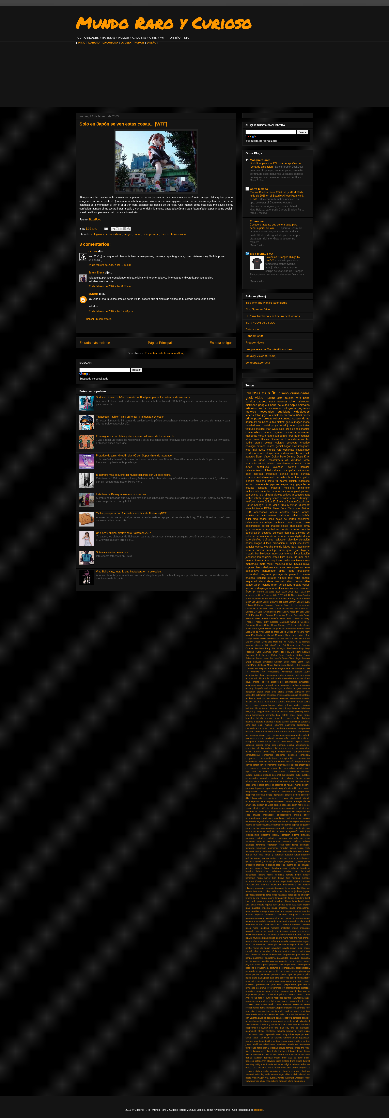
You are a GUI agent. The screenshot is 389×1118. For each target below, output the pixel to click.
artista (261, 463)
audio (249, 442)
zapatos (250, 456)
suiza (300, 1031)
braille (307, 715)
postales (250, 984)
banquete (290, 701)
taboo (255, 1037)
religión (249, 1007)
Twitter (306, 508)
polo (248, 981)
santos (279, 1018)
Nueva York (293, 645)
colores (279, 442)
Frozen (258, 622)
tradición (258, 1057)
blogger (260, 711)
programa (265, 574)
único (302, 1081)
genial (279, 446)
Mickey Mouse (253, 641)
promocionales (293, 988)
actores (249, 678)
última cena (293, 1081)
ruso (260, 1014)
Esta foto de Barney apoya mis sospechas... (122, 494)
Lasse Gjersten (292, 628)
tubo (289, 584)
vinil (295, 1074)
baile (281, 429)
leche (306, 484)
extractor (250, 838)
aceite (281, 675)
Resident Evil (253, 655)
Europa (269, 615)
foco (255, 851)
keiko (290, 895)
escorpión (305, 821)
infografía (259, 888)
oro (308, 951)
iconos (268, 881)
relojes (256, 1007)
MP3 (301, 632)
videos (250, 415)
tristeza (285, 1061)
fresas (249, 854)
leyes (281, 901)
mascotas (251, 435)
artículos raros (256, 408)
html (274, 878)
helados (249, 871)
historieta (279, 874)
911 (281, 595)
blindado (305, 708)
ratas (307, 998)
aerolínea (305, 678)
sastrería (287, 1018)
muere (283, 934)
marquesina (294, 914)
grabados (250, 865)
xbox (262, 1081)
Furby (266, 622)
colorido (276, 748)
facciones (250, 841)
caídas (299, 735)
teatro (290, 1041)
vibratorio (305, 1071)
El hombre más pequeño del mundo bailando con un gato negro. (133, 474)
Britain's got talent (279, 602)
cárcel (272, 781)
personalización (287, 968)
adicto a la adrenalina (281, 678)
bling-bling (250, 711)
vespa (249, 1071)
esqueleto (305, 824)
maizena (283, 908)
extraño (117, 234)
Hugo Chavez (278, 625)
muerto (298, 934)
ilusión (293, 481)
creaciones (292, 765)
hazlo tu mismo (277, 481)
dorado (298, 798)
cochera (281, 745)
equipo (299, 818)
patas (282, 567)
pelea (265, 964)
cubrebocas (293, 771)
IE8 (288, 625)
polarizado (304, 978)
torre (280, 1054)
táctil (265, 1064)
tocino (300, 1051)
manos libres (253, 560)
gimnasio (250, 861)
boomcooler (258, 715)
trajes (307, 1057)
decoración (262, 536)
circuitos (250, 745)
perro (307, 567)
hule (288, 878)
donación (304, 539)
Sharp (248, 662)
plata (266, 978)
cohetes (256, 529)
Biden (248, 602)
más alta (293, 938)
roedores (294, 1011)
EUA (248, 615)
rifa (252, 1011)
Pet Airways (278, 648)
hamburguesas (279, 868)
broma (258, 442)
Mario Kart (304, 635)
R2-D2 (290, 652)
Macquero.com (260, 160)
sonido (295, 498)
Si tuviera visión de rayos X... (113, 552)
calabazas (304, 519)
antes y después (254, 688)
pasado (274, 961)
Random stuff (254, 335)
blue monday (272, 711)
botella (285, 715)
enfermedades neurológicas (259, 818)
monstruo (305, 928)
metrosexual (252, 924)
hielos (270, 874)
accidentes (271, 675)
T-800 (297, 665)
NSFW (298, 641)
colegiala (96, 234)
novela (285, 948)
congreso (250, 758)
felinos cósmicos (301, 845)
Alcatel (294, 595)
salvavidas (304, 1014)
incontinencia (289, 884)
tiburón (249, 1051)
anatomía (251, 463)
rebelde (272, 1001)
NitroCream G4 (278, 645)
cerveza (258, 473)
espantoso (276, 824)
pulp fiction (251, 994)
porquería (291, 981)
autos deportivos (257, 467)
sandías (262, 1018)
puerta (306, 991)
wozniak (305, 453)
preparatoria (290, 984)
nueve (293, 948)
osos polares (261, 954)
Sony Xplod (290, 662)
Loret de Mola (272, 632)
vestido (256, 1071)
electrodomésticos (288, 808)
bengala (306, 705)
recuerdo (290, 1001)
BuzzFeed (95, 219)
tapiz (256, 1041)
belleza (288, 705)
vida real (250, 1074)
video (259, 398)
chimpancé (251, 741)
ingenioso (304, 481)
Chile (270, 608)
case (307, 522)
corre (307, 761)
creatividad (304, 765)
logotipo (262, 487)
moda (306, 422)
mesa (306, 560)
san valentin (252, 1018)
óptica (268, 501)
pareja (249, 961)
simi (270, 1021)
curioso (107, 234)
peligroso (273, 964)
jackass (298, 891)
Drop (307, 612)
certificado (270, 738)
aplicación (250, 691)
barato (300, 701)
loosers (260, 904)
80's (275, 595)
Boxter (266, 602)
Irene (293, 625)
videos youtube (290, 453)
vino (271, 588)
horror (267, 878)
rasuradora (298, 998)
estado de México (255, 828)
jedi (258, 895)
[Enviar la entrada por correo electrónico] (106, 228)
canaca (249, 731)
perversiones (252, 971)
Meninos (292, 505)
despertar (250, 795)
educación (279, 543)
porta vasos (303, 981)
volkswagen (258, 1078)
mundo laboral (275, 938)
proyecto (276, 425)
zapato (285, 588)
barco (248, 705)
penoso (298, 567)
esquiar (250, 546)
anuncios (263, 422)
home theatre (302, 874)
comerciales (253, 432)
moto (262, 564)
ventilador (286, 1067)
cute (282, 778)
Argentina (256, 598)
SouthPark (251, 665)
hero (296, 871)
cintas (307, 741)
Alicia (282, 501)
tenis (259, 1048)
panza (249, 958)
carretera (250, 735)
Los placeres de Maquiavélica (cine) (269, 349)
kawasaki (282, 895)
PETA (267, 508)
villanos (288, 1074)
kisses (297, 895)
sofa (283, 1024)
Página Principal (160, 343)
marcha (306, 911)
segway (267, 498)
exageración (292, 831)
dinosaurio (257, 798)
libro (282, 557)
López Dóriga (286, 632)
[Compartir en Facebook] (125, 229)
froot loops (294, 477)
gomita (265, 861)
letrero (275, 901)
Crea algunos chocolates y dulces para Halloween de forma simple (135, 436)
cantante (279, 522)
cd (304, 735)
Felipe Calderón (270, 618)
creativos (250, 768)
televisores (293, 1044)
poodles (261, 981)
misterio (306, 924)
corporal (299, 761)
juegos (284, 484)
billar (248, 519)
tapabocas (304, 1037)
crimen (285, 768)
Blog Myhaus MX (261, 253)
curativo (306, 775)
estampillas (281, 828)
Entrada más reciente (94, 343)
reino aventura (283, 1004)
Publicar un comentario (97, 318)
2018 (303, 591)
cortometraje (271, 765)
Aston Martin (268, 598)
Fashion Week (253, 618)
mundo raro (274, 449)
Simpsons (268, 662)
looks (253, 904)
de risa (287, 785)
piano (248, 974)
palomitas (291, 954)
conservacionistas (268, 758)
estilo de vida (303, 828)
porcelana (280, 981)
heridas (287, 871)
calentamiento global (258, 470)
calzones (263, 728)
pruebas (250, 578)
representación (284, 1007)
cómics (286, 781)
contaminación (266, 761)
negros (306, 941)
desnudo (275, 791)
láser (299, 904)
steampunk (251, 1031)
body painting (296, 711)
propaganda (280, 574)
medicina (289, 487)
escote (249, 824)
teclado (266, 584)
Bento (307, 598)
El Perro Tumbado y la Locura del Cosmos (273, 316)
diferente (305, 795)
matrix (288, 918)
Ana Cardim (304, 595)
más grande (304, 938)
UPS (268, 668)
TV (255, 422)
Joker (248, 628)
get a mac (289, 858)
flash (307, 848)
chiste (284, 525)
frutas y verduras (274, 854)
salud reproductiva (289, 1014)
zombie (294, 588)
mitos (248, 928)
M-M (296, 632)
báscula (249, 721)
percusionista (261, 968)
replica (249, 498)
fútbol (297, 854)
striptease (271, 1031)
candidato (268, 731)
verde (295, 1067)
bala (267, 701)
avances (278, 467)
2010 (284, 591)
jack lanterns (286, 891)
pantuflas (305, 954)
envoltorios (279, 818)
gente (280, 858)
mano (271, 911)
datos (261, 785)
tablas (248, 1037)
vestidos (265, 1071)
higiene (305, 550)
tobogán (292, 1051)
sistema (291, 1021)
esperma (286, 824)
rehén (271, 1004)
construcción (303, 758)
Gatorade (284, 622)
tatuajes (305, 498)
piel (262, 494)
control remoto (300, 529)
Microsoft (304, 505)
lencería (249, 901)
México (260, 429)
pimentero (265, 974)
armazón (299, 691)
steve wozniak (276, 581)
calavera (279, 725)
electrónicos (252, 811)
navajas (298, 941)
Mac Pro (250, 635)
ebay (253, 805)
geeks (289, 422)
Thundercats (252, 668)
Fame (307, 615)
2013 (290, 591)
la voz (256, 898)
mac (248, 908)
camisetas (291, 728)
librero (288, 901)
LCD (281, 628)
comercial (293, 748)
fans (293, 546)
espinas (295, 824)
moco (255, 928)
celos (252, 738)
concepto (292, 442)
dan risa (289, 532)
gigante (250, 481)
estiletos (291, 828)
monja (295, 928)
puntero (262, 994)
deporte (281, 536)
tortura (286, 1054)
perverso (154, 234)
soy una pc (291, 1028)
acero (273, 512)
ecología (250, 446)
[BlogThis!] (117, 229)
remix (263, 1007)
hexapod (305, 871)
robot (276, 418)
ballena (273, 701)
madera (275, 487)
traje (284, 1057)
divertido (293, 539)
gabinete (305, 854)
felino (288, 845)
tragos (277, 1057)
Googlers (305, 622)
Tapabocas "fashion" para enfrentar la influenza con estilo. (130, 416)
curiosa (305, 473)
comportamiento (302, 751)
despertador (304, 791)
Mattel (256, 638)
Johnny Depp (295, 456)
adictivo (266, 678)
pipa (290, 974)
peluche (282, 964)
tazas (284, 1041)
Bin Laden (257, 602)
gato (297, 550)
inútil (300, 888)
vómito (281, 1078)
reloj (285, 425)
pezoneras (285, 971)
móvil (289, 564)
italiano (275, 891)
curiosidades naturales (257, 778)
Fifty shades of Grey (298, 618)
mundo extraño (260, 938)
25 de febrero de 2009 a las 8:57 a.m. (110, 286)
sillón (265, 1021)
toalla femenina (279, 1051)
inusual (294, 888)
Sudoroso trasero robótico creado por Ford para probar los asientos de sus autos (143, 397)
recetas (281, 1001)
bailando (284, 515)
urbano (297, 584)
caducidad (295, 721)
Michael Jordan (302, 638)
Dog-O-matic (288, 612)
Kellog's (258, 505)
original (295, 491)
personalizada (303, 968)
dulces (267, 543)
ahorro (256, 682)
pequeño (250, 968)
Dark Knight (263, 612)
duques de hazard (275, 801)
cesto (279, 738)
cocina (294, 473)
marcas (297, 911)
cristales (300, 768)
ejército (265, 808)
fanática (296, 841)
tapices (249, 1041)
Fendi (282, 618)
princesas (250, 988)
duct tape (260, 801)
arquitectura (252, 515)
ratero (248, 1001)
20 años (269, 591)
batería (292, 467)
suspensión (269, 1034)
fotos (258, 415)
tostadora (295, 1054)
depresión (270, 788)
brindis (259, 718)
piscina (300, 974)
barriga (263, 705)
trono (292, 1061)
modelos (275, 928)
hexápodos (251, 874)
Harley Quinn (263, 625)
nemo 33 (250, 944)
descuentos (304, 788)
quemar (291, 994)
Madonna (260, 635)
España (255, 615)
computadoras (253, 755)
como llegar (269, 751)
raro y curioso (265, 998)
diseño (284, 393)
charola (292, 738)
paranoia (305, 958)
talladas (278, 1037)
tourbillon (305, 1054)
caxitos (93, 251)
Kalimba (267, 628)
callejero (277, 470)
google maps (276, 861)
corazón (290, 761)
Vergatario (301, 668)
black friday (285, 708)
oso (253, 954)
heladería (305, 868)
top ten (265, 1054)
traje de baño (295, 1057)
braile (299, 715)
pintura (269, 494)
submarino (291, 1031)
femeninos (261, 848)
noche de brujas (261, 948)
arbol (267, 691)
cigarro (298, 741)
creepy (265, 768)
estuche (261, 831)
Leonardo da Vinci (255, 632)
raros (291, 435)
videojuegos (302, 411)
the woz (305, 1048)
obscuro (258, 951)
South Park (304, 662)
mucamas (262, 934)
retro (248, 1011)
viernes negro (277, 1074)
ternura (289, 1048)
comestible (304, 748)
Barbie (284, 598)
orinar (249, 418)
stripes (261, 1031)
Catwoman (251, 608)
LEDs (268, 505)
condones (280, 755)
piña (308, 974)
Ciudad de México (283, 608)
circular (259, 745)
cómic (279, 781)
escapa (281, 821)
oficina (281, 951)
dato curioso (252, 785)
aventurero (295, 698)
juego (274, 895)
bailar (260, 701)
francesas (298, 851)
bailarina (295, 515)
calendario (252, 522)
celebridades (253, 525)
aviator (249, 701)
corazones (279, 761)
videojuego (261, 588)
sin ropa (277, 1021)
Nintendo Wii (261, 645)
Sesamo (305, 658)
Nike (248, 508)
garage (257, 858)
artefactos (261, 695)
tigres (263, 1051)
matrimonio (278, 918)
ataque (294, 695)
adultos (284, 512)
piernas (255, 974)
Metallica (271, 638)
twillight (258, 1064)
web (308, 1078)
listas (294, 901)
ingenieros (278, 553)
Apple (293, 404)
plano (254, 978)
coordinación (253, 532)
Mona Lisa (267, 641)
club (274, 745)
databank (305, 781)
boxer (292, 715)
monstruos (252, 564)
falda (269, 841)
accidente (294, 439)
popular (270, 981)
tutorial (306, 1061)
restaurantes (299, 1007)
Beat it (299, 598)
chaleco (275, 525)
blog (255, 519)
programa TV (263, 988)
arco (273, 691)
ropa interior (252, 1014)
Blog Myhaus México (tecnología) (267, 302)
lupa (294, 904)
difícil (248, 798)
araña (260, 691)
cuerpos (258, 775)
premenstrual (262, 984)
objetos (250, 567)
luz (295, 557)
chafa (285, 738)
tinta (269, 1051)
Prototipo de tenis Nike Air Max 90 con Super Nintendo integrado (134, 455)
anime (295, 512)
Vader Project (278, 668)
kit (302, 895)
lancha (271, 898)
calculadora (251, 728)
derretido (292, 788)
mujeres (251, 411)
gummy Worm (262, 868)
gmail (258, 861)
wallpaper (299, 1078)
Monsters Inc (279, 641)
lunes (289, 904)
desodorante (288, 791)
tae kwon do (266, 1037)
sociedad (275, 1024)
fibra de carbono (255, 550)
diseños (256, 539)
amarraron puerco (255, 685)
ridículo (282, 578)
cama (271, 728)
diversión (283, 798)
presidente (303, 570)
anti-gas (278, 688)
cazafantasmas (287, 735)
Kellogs (275, 628)
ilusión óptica (293, 881)
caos (289, 522)
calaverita (290, 725)
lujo (275, 904)
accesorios (260, 512)
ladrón (264, 898)
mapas (288, 911)
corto (262, 765)
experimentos (252, 835)
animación (305, 685)
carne (298, 522)
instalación (277, 888)
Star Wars (272, 429)
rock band (283, 1011)
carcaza (293, 731)
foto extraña (286, 851)
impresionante (252, 884)
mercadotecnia (295, 921)
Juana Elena (96, 272)
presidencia (304, 984)
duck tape (250, 801)
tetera (297, 1048)
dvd (287, 801)
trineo (278, 1061)
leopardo (267, 901)
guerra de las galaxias (298, 865)
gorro (307, 861)
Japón (137, 234)
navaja (298, 564)
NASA (291, 641)
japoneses (304, 432)
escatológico (292, 821)
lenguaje (258, 901)
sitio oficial (305, 1021)
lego (248, 449)
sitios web (250, 1024)
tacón (257, 584)
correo (249, 765)
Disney (265, 439)
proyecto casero (299, 574)
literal (300, 901)
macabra (256, 908)
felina (281, 845)
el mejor (291, 543)
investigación (302, 553)
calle (288, 429)
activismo (299, 675)
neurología (272, 944)
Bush (307, 602)
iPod (294, 446)
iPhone (272, 404)
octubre (267, 951)
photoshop (304, 971)
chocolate (271, 473)
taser (261, 1041)
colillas (268, 748)
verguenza (304, 1067)
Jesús (307, 625)
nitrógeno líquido (295, 944)
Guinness (250, 625)
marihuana (270, 914)
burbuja (306, 718)
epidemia (290, 818)
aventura (284, 698)
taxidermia (270, 1041)
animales (304, 404)
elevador (263, 811)
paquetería (270, 958)
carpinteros (304, 731)
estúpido (271, 831)
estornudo (250, 831)
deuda (269, 795)
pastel (266, 425)
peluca (290, 567)
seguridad (251, 581)
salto (276, 1014)
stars (262, 581)
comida (250, 401)
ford (260, 851)
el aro (274, 808)
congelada (304, 755)
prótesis (285, 991)
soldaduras (294, 1024)
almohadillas (291, 682)
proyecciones (263, 991)
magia (274, 908)
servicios (285, 498)
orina (302, 951)
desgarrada (251, 791)
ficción (293, 848)
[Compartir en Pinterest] (129, 229)
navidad (250, 425)
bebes (280, 705)
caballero (258, 721)
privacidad (252, 574)
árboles (274, 1081)
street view (252, 439)
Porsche (250, 652)
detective (260, 795)
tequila (282, 1048)
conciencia (267, 755)
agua (248, 682)
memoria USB (293, 415)
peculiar (258, 964)
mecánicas (297, 918)
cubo (283, 771)
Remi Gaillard (302, 652)
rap (255, 998)
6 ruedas (268, 595)
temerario (305, 1044)
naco (291, 941)
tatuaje (269, 453)
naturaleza (273, 435)
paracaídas (282, 958)
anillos (296, 685)
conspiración (286, 758)
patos (307, 961)
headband (293, 868)
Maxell (263, 638)
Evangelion (279, 615)
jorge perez (265, 895)
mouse (262, 435)
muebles (265, 491)
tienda (282, 584)
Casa (299, 501)
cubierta (276, 771)
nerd (258, 425)
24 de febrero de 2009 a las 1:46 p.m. (110, 264)
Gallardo (274, 622)
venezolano (274, 1067)
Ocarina (306, 645)
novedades (267, 411)
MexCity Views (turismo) (261, 355)
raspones (278, 998)
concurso (267, 432)
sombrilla (305, 1024)
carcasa (284, 731)
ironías (267, 891)
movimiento (251, 934)
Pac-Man (259, 648)
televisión (281, 1044)
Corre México (259, 188)
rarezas (165, 234)
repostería (271, 1007)
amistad (269, 685)
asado (287, 695)
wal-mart (289, 1078)
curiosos (250, 477)
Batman (291, 501)
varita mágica (284, 1064)
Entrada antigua (221, 343)
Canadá (278, 605)
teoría (266, 1048)
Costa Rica (299, 608)
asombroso (283, 463)
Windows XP (258, 671)
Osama (249, 648)
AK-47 (287, 595)
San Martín (275, 658)
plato (272, 978)
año (255, 701)
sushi (260, 1034)
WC (287, 460)
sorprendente (301, 418)
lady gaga (296, 484)
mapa (265, 560)
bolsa (248, 715)
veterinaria (275, 1071)
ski (257, 1024)
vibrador (295, 1071)
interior (286, 888)
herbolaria (276, 871)
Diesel (273, 612)
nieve (306, 564)
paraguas (294, 958)
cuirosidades (288, 775)
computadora (271, 529)
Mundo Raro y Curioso (164, 22)
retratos (271, 578)
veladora (263, 1067)
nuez (300, 948)
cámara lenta (252, 781)
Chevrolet (262, 608)
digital (298, 536)
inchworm (276, 884)
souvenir (263, 1028)
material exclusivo (263, 918)
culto (298, 775)
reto (308, 1007)
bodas (263, 519)
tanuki (295, 1037)
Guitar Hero (278, 456)
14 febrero (258, 591)
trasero (260, 501)
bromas (268, 718)
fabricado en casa (299, 838)
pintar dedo (286, 570)
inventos (282, 401)
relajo (307, 1004)
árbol (248, 591)
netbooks (260, 944)
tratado (258, 1061)
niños (306, 415)
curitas (274, 778)
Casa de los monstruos (297, 605)
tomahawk (256, 1054)
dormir (306, 798)
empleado (301, 811)
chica (299, 738)
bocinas (284, 711)
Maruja (249, 638)
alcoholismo (277, 682)
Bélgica (249, 605)
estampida (269, 828)
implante (305, 881)
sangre (306, 578)
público (282, 994)
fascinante (303, 546)
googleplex (289, 861)
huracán (250, 881)
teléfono (250, 501)
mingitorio (304, 487)
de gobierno (277, 785)
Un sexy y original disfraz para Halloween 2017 (123, 532)
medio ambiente (292, 560)
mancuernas (303, 908)
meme (307, 918)
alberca (265, 682)
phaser (295, 971)
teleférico (257, 1044)
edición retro (296, 805)
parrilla (265, 961)
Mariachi (279, 635)
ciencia (284, 473)
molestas (285, 928)
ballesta (281, 701)
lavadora (299, 898)
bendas (296, 705)
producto (251, 453)
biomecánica (261, 708)
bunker (297, 718)
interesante (261, 484)
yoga (268, 1081)
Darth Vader (263, 456)
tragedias (268, 1057)
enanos (256, 815)
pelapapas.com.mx (258, 362)
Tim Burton (258, 460)
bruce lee (279, 718)
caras (276, 731)
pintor (283, 974)
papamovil (258, 958)
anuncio (306, 688)
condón (285, 529)
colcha (290, 745)
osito (248, 954)
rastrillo (287, 998)
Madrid (270, 635)
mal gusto (258, 449)
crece (258, 768)
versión (250, 588)
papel (257, 418)
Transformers (275, 460)
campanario (304, 728)
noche (249, 948)
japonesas (251, 895)
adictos (296, 678)
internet (288, 553)
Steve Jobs (279, 508)
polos (253, 981)
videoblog (259, 1074)
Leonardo (305, 628)
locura (307, 901)
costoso (266, 532)
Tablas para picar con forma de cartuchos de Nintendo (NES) (131, 513)
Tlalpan (262, 668)
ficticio (300, 848)
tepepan (274, 1048)
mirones (296, 924)
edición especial (282, 805)
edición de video (265, 805)
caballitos (268, 721)
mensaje (271, 921)
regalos (305, 435)
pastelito (283, 961)
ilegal (283, 881)
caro (248, 473)
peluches (291, 964)
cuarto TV (256, 771)
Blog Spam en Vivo (258, 309)
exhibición (305, 831)
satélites (297, 1018)
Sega (297, 658)
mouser (306, 931)
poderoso (284, 978)
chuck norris (272, 741)
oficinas (285, 491)
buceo (289, 718)
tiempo (256, 1051)
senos (275, 498)
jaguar (307, 891)
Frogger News (255, 342)
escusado (275, 408)
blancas (296, 708)
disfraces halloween (274, 539)
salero (270, 1014)
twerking (250, 1064)
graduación (261, 865)
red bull (299, 1001)
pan (298, 954)
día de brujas (295, 801)
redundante (261, 1004)
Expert (289, 615)
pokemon (294, 978)
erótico (273, 821)
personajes (252, 494)
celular (269, 442)
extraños (272, 838)
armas (306, 512)
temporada (251, 1048)
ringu (258, 1011)
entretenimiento (266, 477)
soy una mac (276, 1028)
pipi (294, 974)
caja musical (265, 725)
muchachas (274, 934)
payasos (250, 964)
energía (297, 815)
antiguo (297, 688)
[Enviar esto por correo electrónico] (113, 229)
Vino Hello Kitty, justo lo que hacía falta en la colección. (129, 571)
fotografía (290, 408)
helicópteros (262, 871)
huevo (281, 878)
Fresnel (249, 622)
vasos (306, 584)
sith (297, 1021)
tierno (277, 453)
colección (250, 748)
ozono (282, 954)
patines (305, 491)
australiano (272, 698)
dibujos (288, 795)
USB (248, 512)
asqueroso (297, 463)
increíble (291, 432)
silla (260, 1021)
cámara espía (302, 778)
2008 (278, 591)
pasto (291, 961)
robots (274, 1011)
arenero (289, 691)
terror (274, 584)
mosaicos (271, 931)
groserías (280, 865)
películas (283, 404)
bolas (307, 711)
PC (247, 460)
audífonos (250, 698)
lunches (281, 904)
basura (271, 705)
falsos (286, 546)
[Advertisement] (194, 78)
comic (248, 751)
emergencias (288, 811)
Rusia (307, 655)
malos (292, 908)
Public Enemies (263, 652)
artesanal (271, 695)
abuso (262, 675)
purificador (273, 994)
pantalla (273, 567)
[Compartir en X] (121, 229)
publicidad (284, 411)
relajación (297, 1004)
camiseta (280, 728)
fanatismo (286, 841)
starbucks (305, 1028)
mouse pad (295, 931)
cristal (292, 768)
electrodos (304, 808)
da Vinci (295, 781)
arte (279, 397)
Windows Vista (300, 460)
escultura (265, 824)
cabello (277, 721)
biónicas (273, 708)
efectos (256, 808)
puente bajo (296, 991)
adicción (258, 678)
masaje (306, 914)
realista (264, 1001)
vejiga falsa (251, 1067)
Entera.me (257, 221)
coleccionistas (303, 745)
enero (307, 815)
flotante (249, 851)
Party (267, 648)
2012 (275, 501)
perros (283, 435)
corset (256, 765)
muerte (290, 934)
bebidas (305, 467)
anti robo (269, 688)
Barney (291, 598)
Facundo (298, 615)
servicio (306, 1018)
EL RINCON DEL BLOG (261, 322)
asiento (271, 463)
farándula (260, 845)
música (289, 397)
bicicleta (249, 708)
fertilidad (284, 848)
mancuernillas (252, 911)
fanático (306, 841)
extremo (283, 838)
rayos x (256, 1001)
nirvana (282, 944)
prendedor (276, 984)
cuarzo (266, 771)
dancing (300, 532)
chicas (306, 738)
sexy (272, 401)
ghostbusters (303, 858)
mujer (270, 564)
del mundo (296, 785)
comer (284, 748)
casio (268, 735)
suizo (307, 1031)
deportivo (259, 788)
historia (250, 553)
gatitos (273, 858)
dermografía (281, 788)
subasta (281, 1031)
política (287, 494)
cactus (285, 721)
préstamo (275, 991)
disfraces (251, 404)
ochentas (288, 449)
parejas (257, 961)
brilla (271, 519)
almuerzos (304, 682)
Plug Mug (304, 648)
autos (272, 422)
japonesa (251, 557)
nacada (284, 941)
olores (288, 951)
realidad (261, 578)
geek (249, 398)
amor (276, 685)
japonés (274, 484)
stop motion (294, 581)
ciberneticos (287, 741)
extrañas (261, 838)
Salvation (250, 658)
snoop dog (265, 1024)
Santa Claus (288, 658)
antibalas (288, 688)
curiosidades (300, 393)
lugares (268, 904)
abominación (252, 675)
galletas (249, 858)
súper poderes (302, 1034)
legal (307, 898)
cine (292, 401)
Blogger (258, 1109)
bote (278, 715)
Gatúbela (294, 622)
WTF (283, 439)
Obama (275, 439)
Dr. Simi (300, 612)
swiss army (281, 1034)
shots (255, 1021)
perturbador (269, 570)
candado (258, 731)
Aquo (248, 598)
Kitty (307, 456)
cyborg (289, 778)
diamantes (279, 795)
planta (261, 978)
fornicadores (269, 851)
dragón (258, 543)
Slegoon (278, 662)
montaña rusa (252, 931)
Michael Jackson (285, 638)
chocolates (296, 525)
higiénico (279, 432)
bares (256, 705)
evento (259, 546)
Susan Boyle (280, 665)
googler (299, 861)
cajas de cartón (286, 519)
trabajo (249, 1057)
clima (267, 745)
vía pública (271, 1078)
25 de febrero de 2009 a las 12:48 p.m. (111, 311)
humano (306, 878)
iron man (257, 891)
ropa (297, 578)
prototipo (305, 988)
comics (257, 751)
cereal (265, 525)
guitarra (249, 868)
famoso (276, 841)
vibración (285, 1071)
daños (268, 785)
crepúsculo (275, 768)
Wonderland (273, 671)
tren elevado (178, 234)
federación (272, 845)
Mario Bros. (291, 635)
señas (249, 1021)
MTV (307, 632)
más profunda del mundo (258, 941)
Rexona (265, 655)
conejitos (292, 755)
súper (291, 1034)
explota (275, 835)
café (248, 725)
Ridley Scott (277, 655)
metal (307, 921)
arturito (280, 695)
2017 (297, 591)
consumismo (252, 761)
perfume (274, 968)
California (258, 605)
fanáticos (250, 845)
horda (260, 878)
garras (265, 858)
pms (277, 978)
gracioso (261, 481)
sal (265, 1014)
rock (290, 578)
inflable (306, 884)
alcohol (305, 439)
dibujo (290, 536)
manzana (279, 911)
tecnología (296, 425)
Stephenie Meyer (265, 665)
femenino (250, 848)
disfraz (281, 422)
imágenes (304, 446)
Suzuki (290, 665)
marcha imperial (254, 914)
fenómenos (273, 848)
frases (306, 851)
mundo (276, 491)
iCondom (259, 881)
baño (306, 397)
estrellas (282, 477)
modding (265, 928)
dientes (296, 795)
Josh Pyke (257, 628)
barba (307, 701)
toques (273, 1054)
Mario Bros (279, 505)
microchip (275, 924)
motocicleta (252, 491)
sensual (286, 418)
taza (278, 1041)
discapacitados (270, 798)
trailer (306, 425)
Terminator (294, 508)
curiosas (278, 532)
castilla (275, 735)
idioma (276, 881)
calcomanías (303, 725)
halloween (303, 401)
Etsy (262, 615)
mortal (263, 931)
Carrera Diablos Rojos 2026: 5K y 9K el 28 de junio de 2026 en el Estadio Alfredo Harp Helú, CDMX (277, 196)
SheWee (257, 662)
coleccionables (301, 429)
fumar (282, 550)
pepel (307, 964)
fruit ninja (258, 854)
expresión (285, 835)
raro (298, 397)
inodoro (250, 484)
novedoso (276, 948)
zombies (305, 588)
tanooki (287, 1037)
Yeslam (298, 671)
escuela (257, 824)
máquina (280, 564)
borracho (270, 715)
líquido (306, 904)
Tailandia (305, 665)
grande (271, 865)
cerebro (260, 738)
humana (296, 878)
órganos (283, 1081)
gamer (290, 550)
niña (145, 234)
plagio (248, 978)
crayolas (282, 765)
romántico (305, 1011)
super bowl (251, 1034)
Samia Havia (261, 658)
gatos (306, 477)
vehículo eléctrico (301, 1064)
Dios (279, 612)
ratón (297, 435)
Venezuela (290, 668)
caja (254, 725)
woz (257, 1081)
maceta (266, 908)
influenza (250, 888)
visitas (300, 1074)
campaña (289, 470)
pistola (278, 494)
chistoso (277, 415)
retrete (258, 498)
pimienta (275, 974)
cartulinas (260, 735)
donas (249, 543)
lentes (275, 557)
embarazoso (275, 811)
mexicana (264, 924)
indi (299, 884)
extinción (305, 835)
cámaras (264, 781)
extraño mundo (273, 546)
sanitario (271, 1018)
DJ (255, 612)
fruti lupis (272, 550)
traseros (250, 1061)
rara (307, 494)
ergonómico (262, 821)
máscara (275, 941)
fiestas (271, 446)
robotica (265, 1011)
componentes (285, 751)
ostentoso (274, 954)
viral (277, 588)
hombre (289, 874)
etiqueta (280, 831)
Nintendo (257, 508)
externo (295, 835)
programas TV (277, 988)
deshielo (264, 791)
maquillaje (276, 560)
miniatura (286, 924)
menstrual (282, 921)
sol (287, 1024)
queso (300, 994)
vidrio (267, 1074)
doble (291, 798)
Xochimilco (287, 671)
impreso (265, 884)
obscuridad (261, 567)
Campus (269, 605)
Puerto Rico (279, 652)
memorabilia (260, 921)
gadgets (262, 401)
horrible (259, 553)
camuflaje (265, 522)
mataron (250, 918)
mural (285, 938)
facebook (261, 841)
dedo (273, 536)
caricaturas (303, 470)
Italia (300, 625)
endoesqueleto (284, 815)
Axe (278, 598)
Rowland (290, 655)
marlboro (282, 914)
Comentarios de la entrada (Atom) (164, 353)
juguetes (304, 408)
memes (249, 921)
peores (300, 964)
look (248, 904)
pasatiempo (303, 449)
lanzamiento (281, 898)
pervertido (274, 971)
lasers (291, 898)
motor (280, 931)
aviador (306, 698)
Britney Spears (296, 602)
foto (278, 851)
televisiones (269, 1044)
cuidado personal (272, 775)
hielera (262, 874)
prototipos (250, 991)
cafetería (305, 721)
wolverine (250, 1081)
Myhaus (93, 293)
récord (260, 453)
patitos (299, 961)
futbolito (289, 854)
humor (270, 398)
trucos (299, 1061)
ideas (267, 553)
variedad (272, 1064)
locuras (250, 487)
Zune (307, 671)
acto (307, 675)
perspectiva (252, 570)
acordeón (289, 675)
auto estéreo (269, 515)
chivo (261, 741)
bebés (306, 515)
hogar (287, 446)
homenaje (250, 878)
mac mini (304, 557)
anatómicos (285, 685)
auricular (261, 698)
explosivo (265, 835)
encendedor (268, 815)
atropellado (304, 695)
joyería (266, 415)
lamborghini (264, 557)
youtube (250, 429)
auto (307, 463)
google (262, 404)
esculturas (303, 543)
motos (286, 931)
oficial (274, 951)
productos (298, 494)
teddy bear (299, 1041)
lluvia (289, 557)
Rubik (299, 655)
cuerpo (249, 775)
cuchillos (305, 771)
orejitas (295, 951)
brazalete (250, 718)
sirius (283, 1021)
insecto (268, 888)
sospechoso (252, 1028)
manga (263, 911)
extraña (261, 446)
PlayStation (292, 648)
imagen (128, 234)
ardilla (281, 691)
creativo (305, 442)
